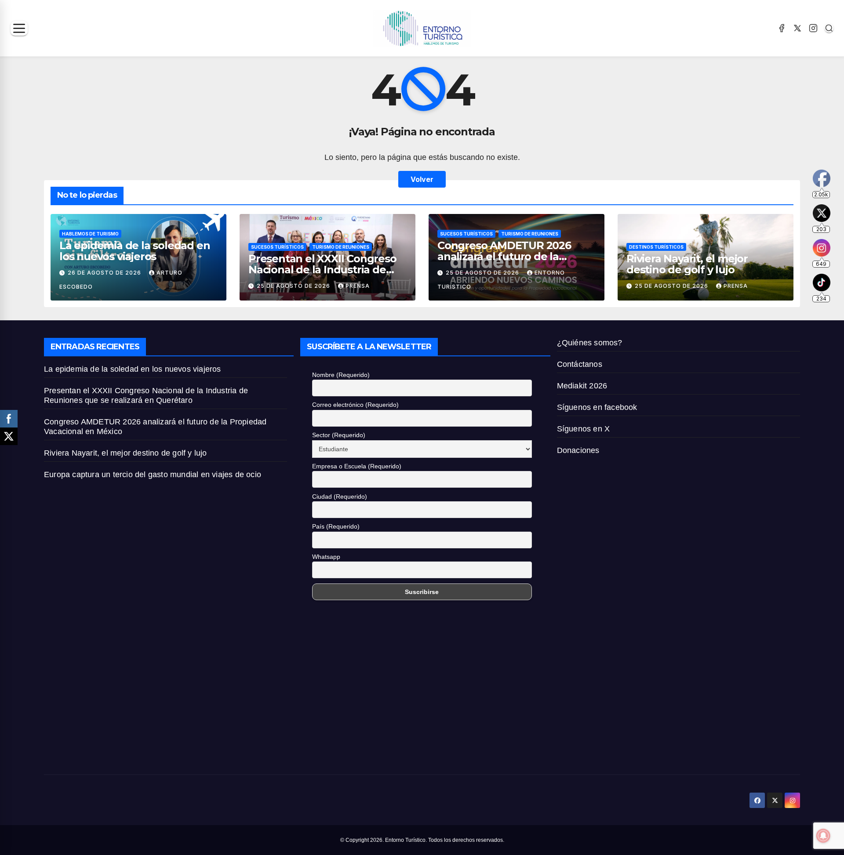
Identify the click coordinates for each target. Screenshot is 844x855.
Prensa (358, 286)
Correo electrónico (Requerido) (355, 404)
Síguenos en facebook (597, 407)
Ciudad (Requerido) (339, 496)
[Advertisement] (165, 690)
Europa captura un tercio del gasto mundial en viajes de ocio (153, 474)
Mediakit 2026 (582, 385)
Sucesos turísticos (277, 247)
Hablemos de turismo (90, 233)
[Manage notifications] (823, 836)
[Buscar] (829, 28)
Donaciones (578, 450)
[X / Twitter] (797, 28)
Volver (422, 179)
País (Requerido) (336, 526)
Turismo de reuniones (340, 247)
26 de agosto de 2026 (105, 272)
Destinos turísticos (656, 247)
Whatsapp (326, 556)
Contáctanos (579, 364)
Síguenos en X (583, 428)
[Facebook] (781, 28)
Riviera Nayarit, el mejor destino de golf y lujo (687, 264)
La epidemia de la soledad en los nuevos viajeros (134, 251)
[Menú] (19, 28)
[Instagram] (813, 28)
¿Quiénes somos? (589, 342)
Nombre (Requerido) (341, 374)
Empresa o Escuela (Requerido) (356, 466)
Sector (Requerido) (338, 434)
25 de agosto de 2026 (294, 286)
